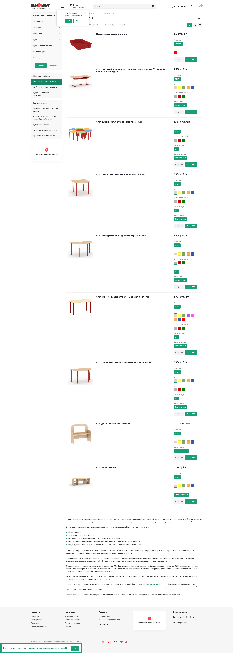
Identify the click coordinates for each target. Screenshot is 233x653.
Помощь (103, 612)
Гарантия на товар (72, 623)
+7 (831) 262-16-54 (177, 6)
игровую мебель (157, 584)
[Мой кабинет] (192, 6)
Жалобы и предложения (109, 620)
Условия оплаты (72, 616)
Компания (35, 612)
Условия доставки (72, 620)
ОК (75, 648)
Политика (35, 623)
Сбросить (53, 65)
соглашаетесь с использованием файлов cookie (47, 648)
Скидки (68, 626)
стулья (139, 584)
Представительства (39, 626)
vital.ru (20, 648)
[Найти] (153, 6)
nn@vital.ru (182, 623)
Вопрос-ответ (105, 616)
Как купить (70, 612)
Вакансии (35, 616)
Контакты (103, 624)
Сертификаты (36, 620)
